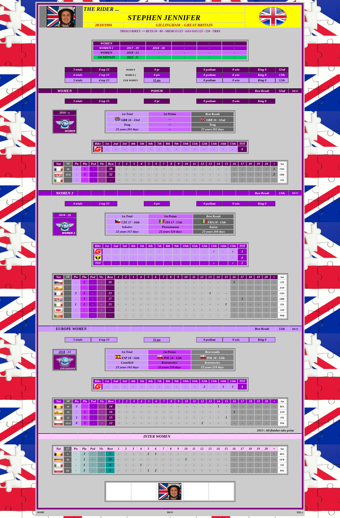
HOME (40, 512)
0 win (235, 80)
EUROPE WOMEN (71, 329)
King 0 (262, 80)
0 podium (210, 80)
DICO (295, 329)
